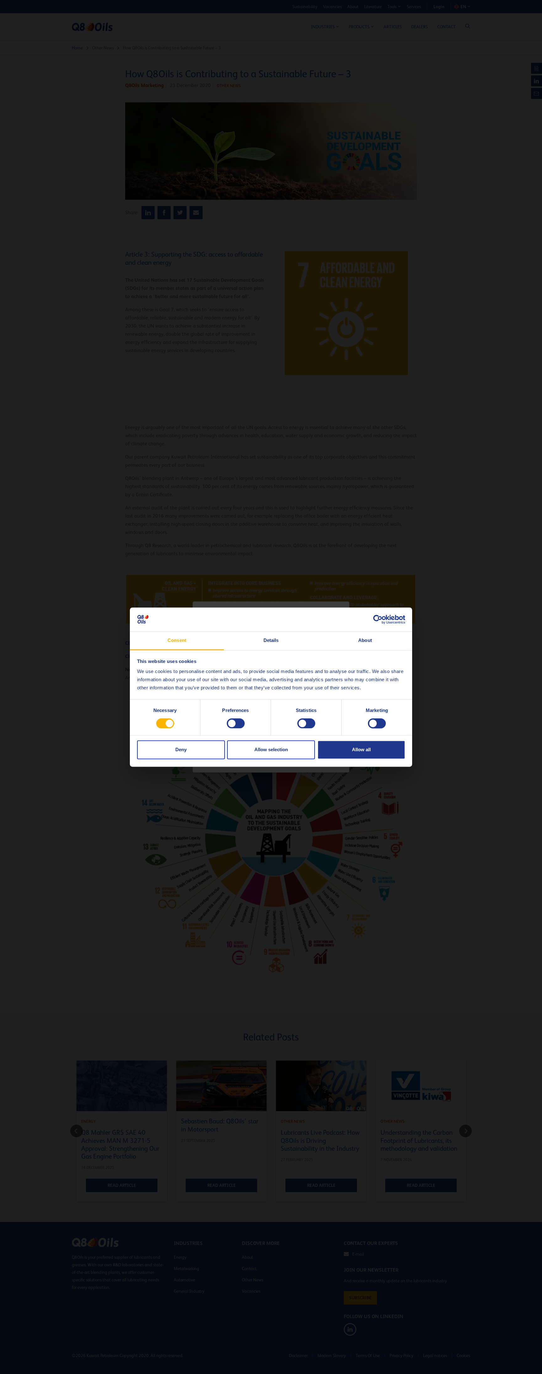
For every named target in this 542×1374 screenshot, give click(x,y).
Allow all (361, 749)
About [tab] (365, 640)
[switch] (236, 723)
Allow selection (271, 749)
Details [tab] (271, 640)
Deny (181, 749)
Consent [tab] (176, 640)
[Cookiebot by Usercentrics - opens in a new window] (377, 619)
